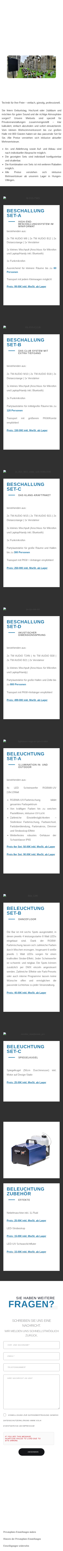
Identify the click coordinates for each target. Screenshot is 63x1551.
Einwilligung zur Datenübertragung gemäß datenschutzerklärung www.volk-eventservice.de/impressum (30, 1420)
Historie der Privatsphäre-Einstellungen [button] (22, 1539)
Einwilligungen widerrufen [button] (16, 1546)
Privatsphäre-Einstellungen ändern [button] (19, 1532)
